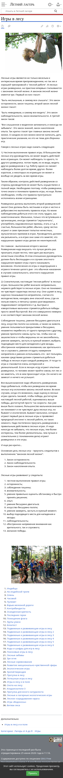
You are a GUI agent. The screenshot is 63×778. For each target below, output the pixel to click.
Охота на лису (14, 685)
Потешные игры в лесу (19, 678)
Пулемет (11, 601)
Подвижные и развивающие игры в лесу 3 (30, 635)
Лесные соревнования (19, 661)
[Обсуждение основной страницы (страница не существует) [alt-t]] (9, 26)
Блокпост (12, 625)
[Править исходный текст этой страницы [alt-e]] (47, 26)
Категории (7, 731)
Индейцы (12, 588)
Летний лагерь (22, 4)
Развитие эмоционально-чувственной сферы (32, 665)
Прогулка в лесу (15, 675)
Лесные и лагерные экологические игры (29, 695)
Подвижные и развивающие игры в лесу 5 (30, 641)
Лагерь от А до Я (23, 731)
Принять (32, 773)
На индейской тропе (18, 591)
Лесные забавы (15, 655)
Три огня (11, 658)
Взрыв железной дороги (20, 605)
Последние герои (16, 615)
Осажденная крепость (19, 611)
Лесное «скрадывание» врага (23, 698)
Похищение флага (17, 618)
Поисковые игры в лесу (20, 651)
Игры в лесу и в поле (18, 681)
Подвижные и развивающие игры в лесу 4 (30, 638)
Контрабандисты (16, 608)
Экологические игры (18, 668)
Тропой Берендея (16, 671)
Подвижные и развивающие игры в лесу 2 (30, 631)
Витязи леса (13, 705)
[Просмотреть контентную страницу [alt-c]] (2, 26)
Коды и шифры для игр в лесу (23, 648)
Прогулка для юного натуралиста (25, 691)
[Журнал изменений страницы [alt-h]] (52, 26)
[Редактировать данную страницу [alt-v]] (42, 26)
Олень (10, 595)
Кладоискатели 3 (16, 688)
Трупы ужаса (14, 621)
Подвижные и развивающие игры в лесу (29, 628)
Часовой (11, 598)
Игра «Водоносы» (16, 701)
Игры (38, 731)
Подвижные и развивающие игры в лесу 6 (30, 645)
